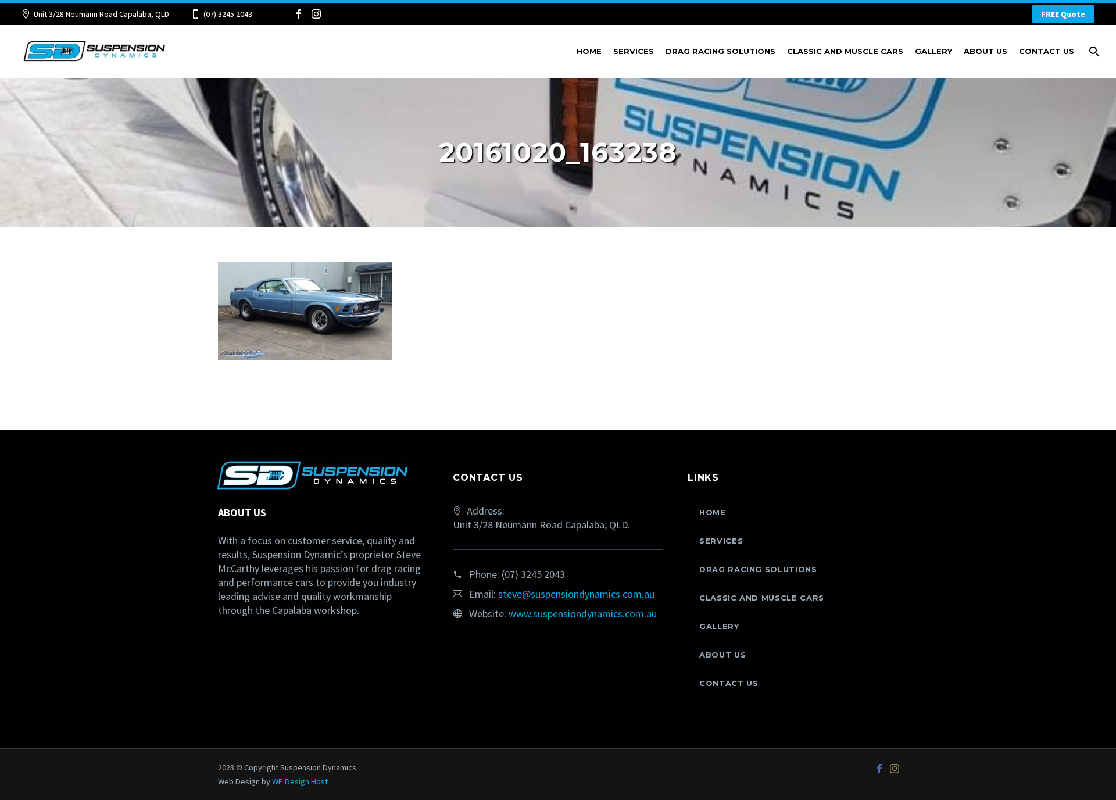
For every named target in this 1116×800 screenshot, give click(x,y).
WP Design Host (300, 781)
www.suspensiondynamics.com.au (583, 613)
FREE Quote (1063, 14)
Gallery (933, 51)
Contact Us (1046, 51)
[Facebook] (298, 14)
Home (589, 51)
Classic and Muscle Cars (845, 51)
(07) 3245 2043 (227, 14)
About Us (985, 51)
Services (633, 51)
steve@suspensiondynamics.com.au (576, 594)
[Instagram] (316, 14)
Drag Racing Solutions (720, 51)
